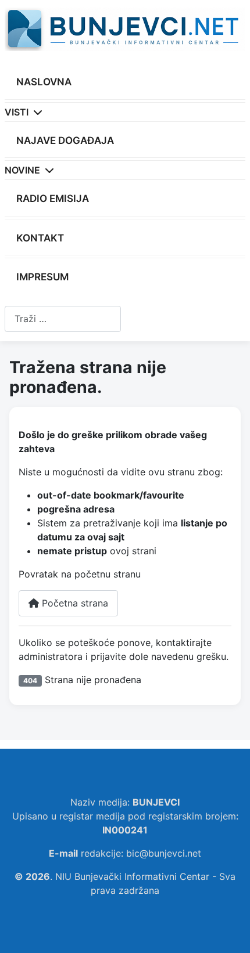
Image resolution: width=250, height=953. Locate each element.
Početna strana (73, 603)
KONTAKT (40, 238)
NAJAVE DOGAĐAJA (65, 140)
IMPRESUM (42, 277)
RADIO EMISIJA (52, 198)
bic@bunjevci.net (163, 853)
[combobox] (63, 319)
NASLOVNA (44, 82)
